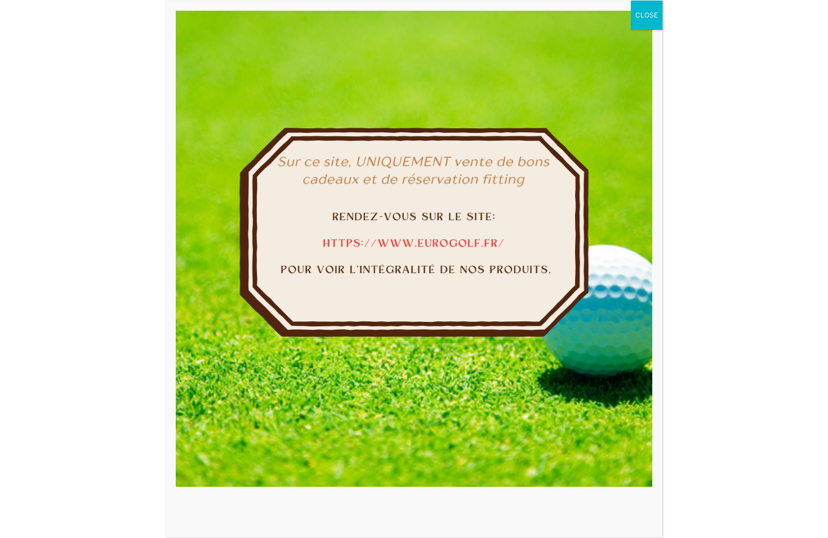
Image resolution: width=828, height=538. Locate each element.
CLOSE (646, 15)
